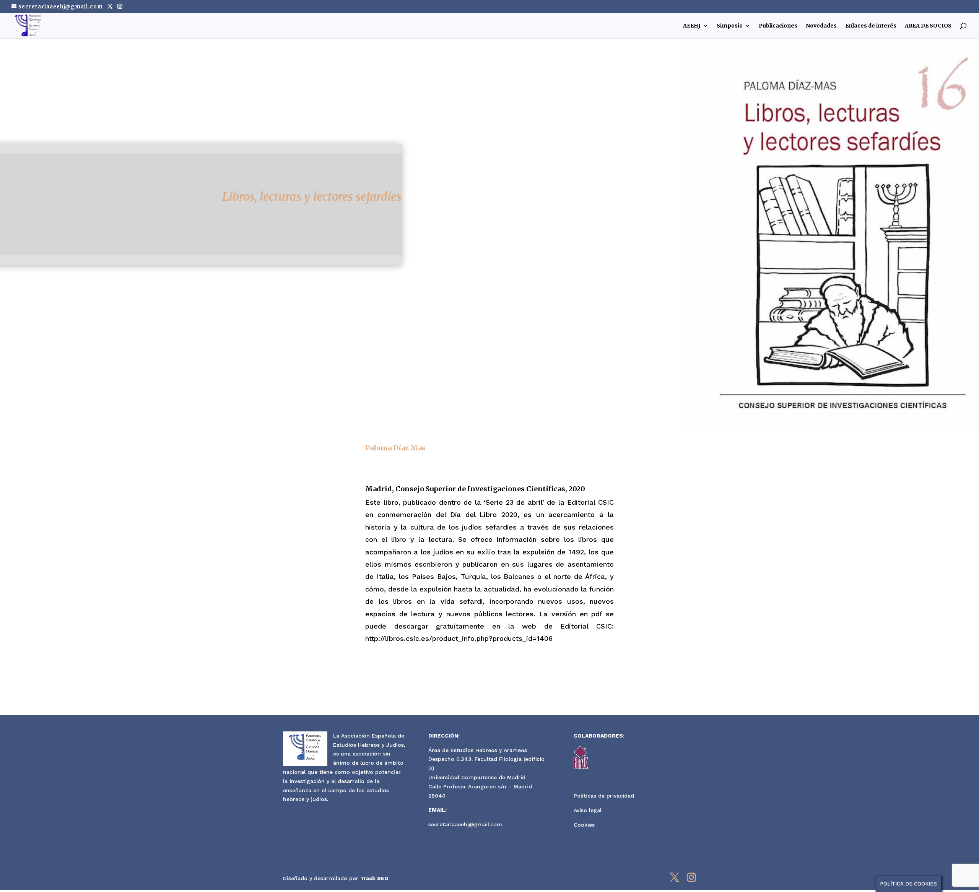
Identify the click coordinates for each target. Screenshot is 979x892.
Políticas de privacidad (604, 796)
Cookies (584, 825)
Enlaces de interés (870, 26)
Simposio (730, 26)
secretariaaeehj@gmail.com (465, 824)
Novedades (821, 26)
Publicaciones (778, 26)
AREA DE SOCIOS (928, 26)
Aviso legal (588, 810)
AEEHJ (692, 26)
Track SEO (374, 878)
